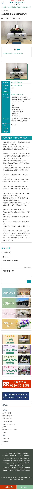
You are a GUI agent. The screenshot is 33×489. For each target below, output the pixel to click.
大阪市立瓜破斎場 (16, 82)
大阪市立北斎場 (6, 413)
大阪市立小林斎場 (7, 421)
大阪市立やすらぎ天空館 (8, 424)
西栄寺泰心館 (6, 438)
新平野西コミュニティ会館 (9, 429)
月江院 (4, 427)
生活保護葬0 (7, 252)
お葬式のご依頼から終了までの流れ (13, 53)
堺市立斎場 (5, 441)
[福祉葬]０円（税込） (17, 94)
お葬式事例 (5, 10)
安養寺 (4, 432)
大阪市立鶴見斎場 (7, 418)
